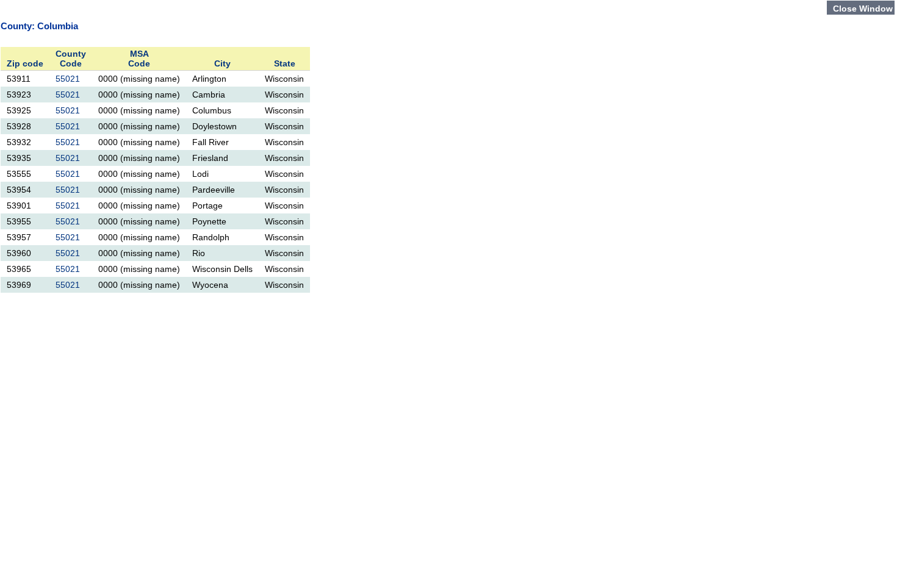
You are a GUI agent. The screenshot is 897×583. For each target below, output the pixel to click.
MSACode (139, 58)
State (284, 63)
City (222, 63)
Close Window (863, 8)
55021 (68, 79)
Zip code (25, 63)
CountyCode (71, 58)
